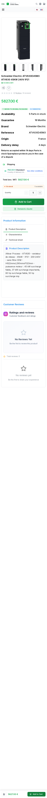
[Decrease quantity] (26, 193)
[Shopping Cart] (44, 4)
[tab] (15, 229)
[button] (40, 4)
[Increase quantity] (40, 193)
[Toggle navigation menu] (3, 9)
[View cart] (4, 794)
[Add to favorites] (9, 88)
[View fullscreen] (42, 21)
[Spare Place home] (3, 3)
